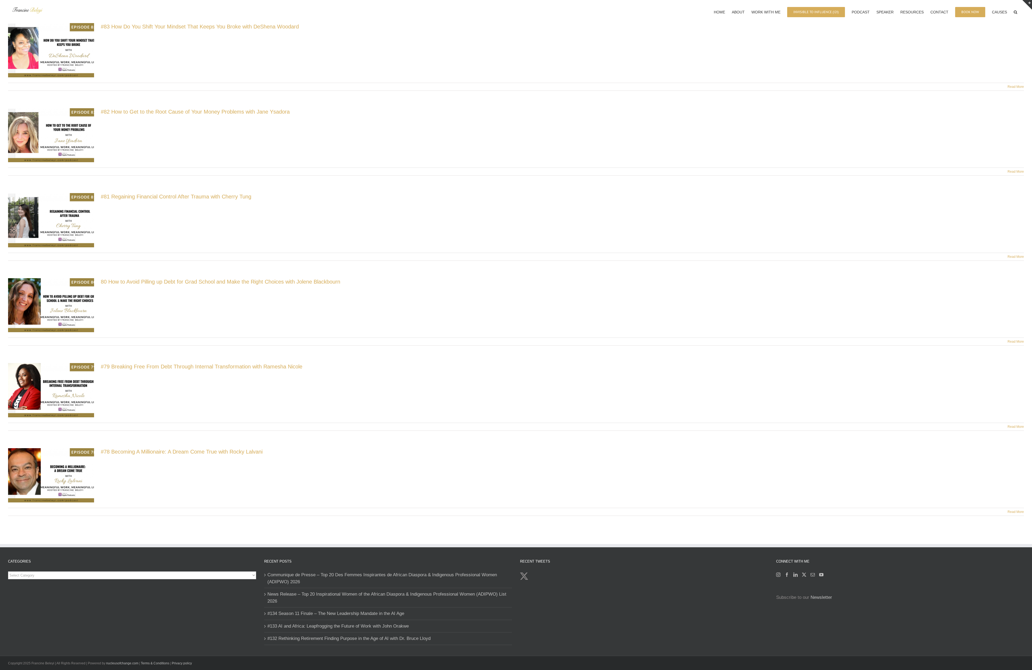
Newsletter (821, 597)
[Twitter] (804, 575)
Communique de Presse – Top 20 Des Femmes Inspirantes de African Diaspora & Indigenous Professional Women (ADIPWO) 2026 (382, 578)
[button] (1015, 11)
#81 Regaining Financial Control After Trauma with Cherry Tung (176, 197)
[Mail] (813, 575)
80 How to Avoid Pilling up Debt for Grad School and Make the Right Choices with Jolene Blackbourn (220, 282)
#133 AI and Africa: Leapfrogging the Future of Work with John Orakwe (338, 626)
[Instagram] (778, 575)
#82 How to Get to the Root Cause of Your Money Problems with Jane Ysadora (195, 112)
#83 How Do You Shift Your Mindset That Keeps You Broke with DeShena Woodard (200, 27)
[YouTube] (821, 575)
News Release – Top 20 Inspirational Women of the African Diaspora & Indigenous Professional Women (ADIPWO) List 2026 (386, 598)
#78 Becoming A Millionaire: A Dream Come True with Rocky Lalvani (182, 452)
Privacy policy (182, 663)
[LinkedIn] (795, 575)
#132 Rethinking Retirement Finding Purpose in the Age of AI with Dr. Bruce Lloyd (349, 638)
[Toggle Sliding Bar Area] (1027, 5)
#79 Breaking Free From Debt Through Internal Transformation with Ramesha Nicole (201, 367)
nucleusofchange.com (122, 663)
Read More (1016, 87)
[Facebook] (787, 575)
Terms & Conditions (155, 663)
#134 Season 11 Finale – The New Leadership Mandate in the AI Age (335, 613)
